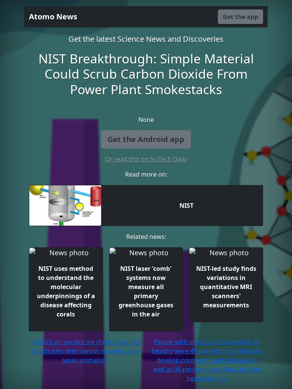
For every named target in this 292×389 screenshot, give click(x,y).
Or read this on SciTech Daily (146, 159)
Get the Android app (146, 139)
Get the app (240, 17)
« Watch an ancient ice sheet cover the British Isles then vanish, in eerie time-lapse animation (85, 351)
